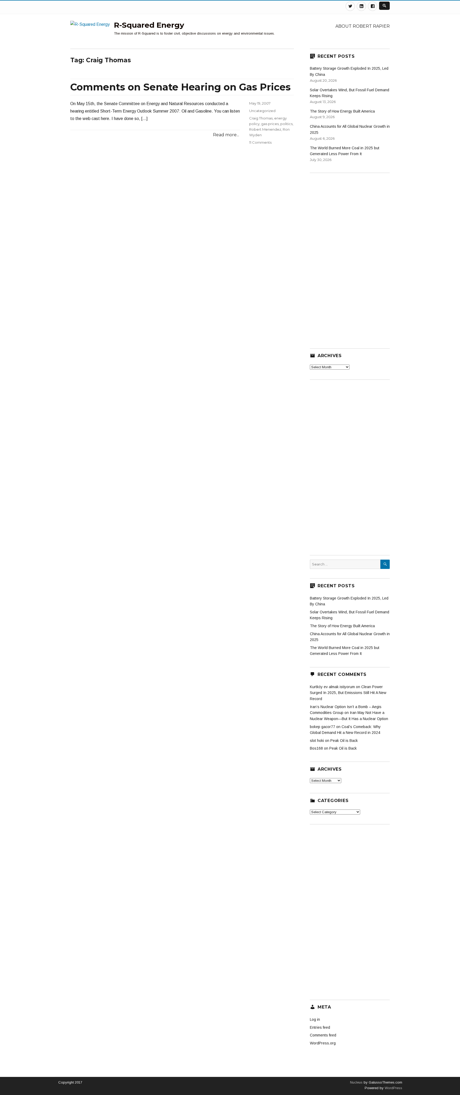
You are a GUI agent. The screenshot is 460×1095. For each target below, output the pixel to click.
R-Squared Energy (149, 25)
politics (286, 124)
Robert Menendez (265, 129)
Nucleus (356, 1082)
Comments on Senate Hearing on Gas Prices (180, 87)
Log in (315, 1019)
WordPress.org (323, 1043)
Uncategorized (262, 111)
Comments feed (323, 1035)
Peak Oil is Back (344, 740)
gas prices (270, 124)
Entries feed (320, 1027)
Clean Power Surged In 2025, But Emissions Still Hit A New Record (348, 693)
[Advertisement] (350, 257)
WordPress (393, 1088)
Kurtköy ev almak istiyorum (332, 687)
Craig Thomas (261, 118)
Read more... (226, 134)
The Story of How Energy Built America (342, 111)
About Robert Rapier (362, 26)
